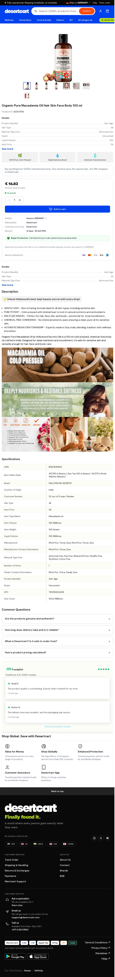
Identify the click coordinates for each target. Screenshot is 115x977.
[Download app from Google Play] (15, 956)
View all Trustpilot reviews (57, 726)
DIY (71, 20)
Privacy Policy (100, 947)
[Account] (100, 11)
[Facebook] (107, 838)
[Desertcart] (17, 11)
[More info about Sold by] (45, 218)
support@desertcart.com (26, 917)
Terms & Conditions (97, 942)
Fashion (60, 20)
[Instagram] (94, 838)
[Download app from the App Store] (38, 956)
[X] (101, 838)
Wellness (9, 20)
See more (7, 148)
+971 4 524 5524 (20, 929)
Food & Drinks (44, 20)
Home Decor (25, 20)
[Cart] (107, 11)
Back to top (57, 791)
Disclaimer (103, 953)
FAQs (106, 958)
